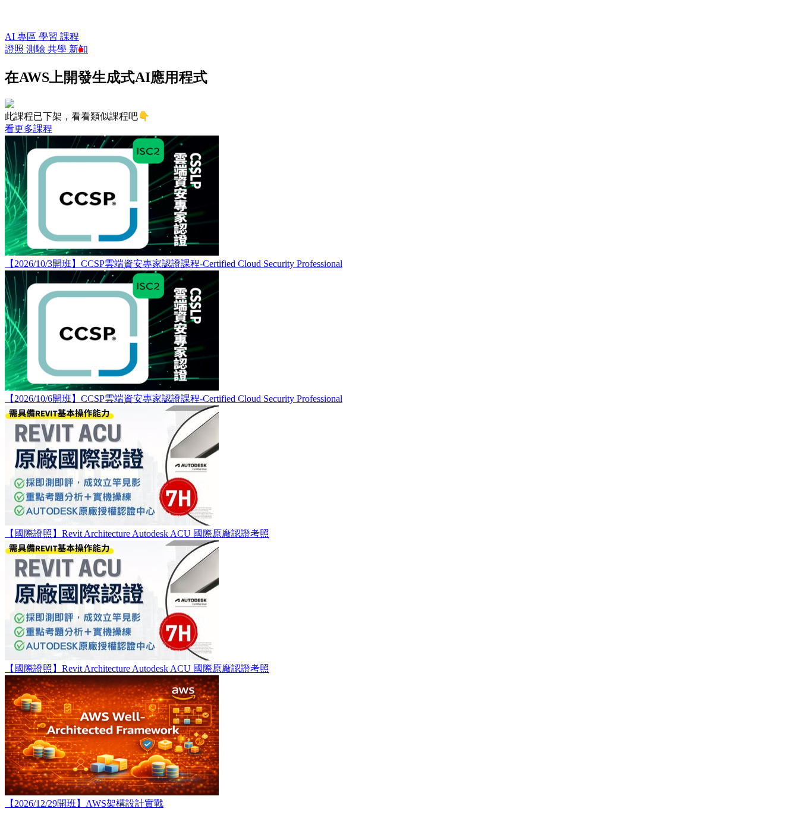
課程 (69, 37)
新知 (78, 49)
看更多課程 (28, 129)
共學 (58, 49)
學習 (49, 37)
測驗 (37, 49)
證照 (15, 49)
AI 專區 (22, 37)
